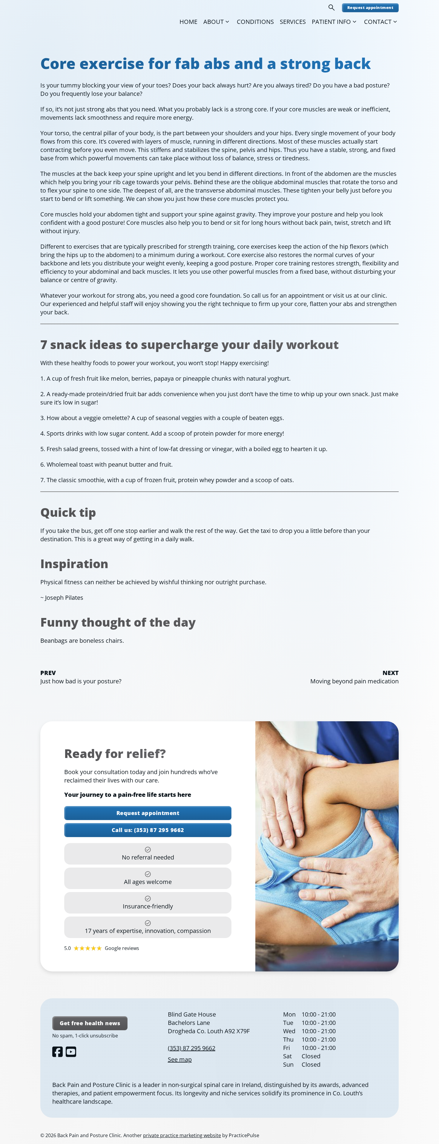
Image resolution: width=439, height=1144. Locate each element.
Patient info (331, 22)
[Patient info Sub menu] (354, 21)
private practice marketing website (182, 1135)
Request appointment (370, 7)
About (213, 22)
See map (180, 1059)
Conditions (255, 22)
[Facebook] (57, 1052)
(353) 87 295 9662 (191, 1048)
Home (188, 22)
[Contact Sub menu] (395, 21)
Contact (378, 22)
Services (293, 22)
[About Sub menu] (227, 21)
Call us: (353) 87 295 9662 (148, 830)
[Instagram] (71, 1052)
